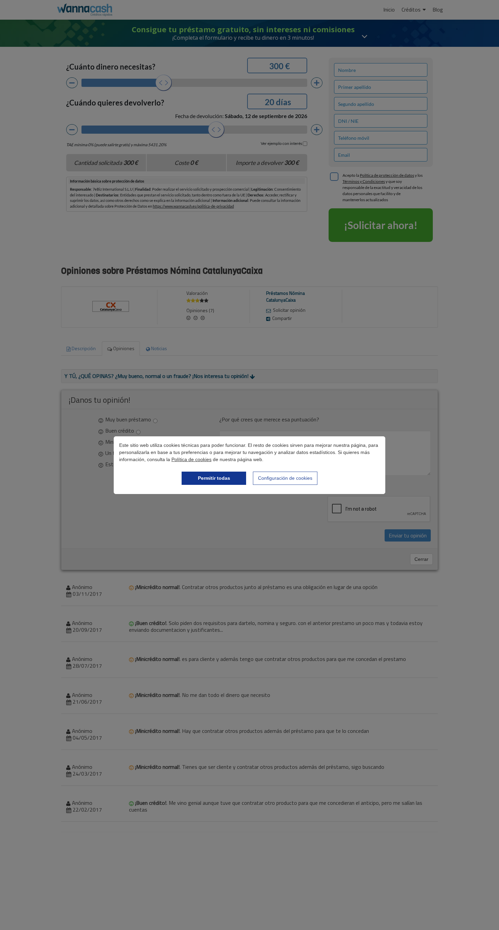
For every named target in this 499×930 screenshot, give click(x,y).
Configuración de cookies (285, 478)
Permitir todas (214, 478)
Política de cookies (191, 459)
